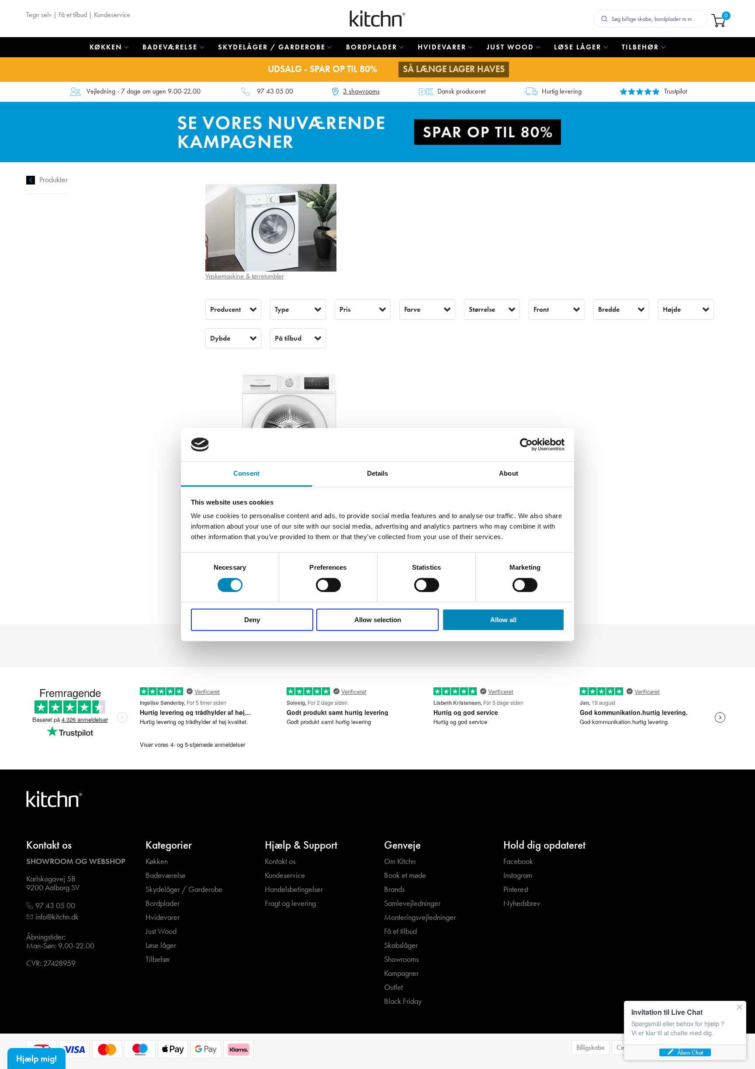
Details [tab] (377, 473)
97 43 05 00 (275, 91)
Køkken (156, 861)
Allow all (503, 619)
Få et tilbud (73, 14)
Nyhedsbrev (521, 903)
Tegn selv (39, 14)
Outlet (393, 987)
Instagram (517, 875)
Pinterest (515, 889)
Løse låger (160, 945)
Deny (252, 619)
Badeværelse (165, 875)
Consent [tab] (246, 473)
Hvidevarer (162, 917)
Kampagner (401, 973)
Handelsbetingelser (294, 889)
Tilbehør (157, 959)
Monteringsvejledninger (420, 917)
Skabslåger (401, 945)
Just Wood (161, 931)
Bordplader (162, 903)
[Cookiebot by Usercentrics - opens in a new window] (526, 444)
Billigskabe (590, 1047)
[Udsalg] (377, 131)
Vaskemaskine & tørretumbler (244, 276)
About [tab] (508, 473)
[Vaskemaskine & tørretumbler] (270, 227)
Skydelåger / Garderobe (183, 889)
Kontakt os (280, 861)
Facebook (518, 861)
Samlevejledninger (412, 903)
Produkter (53, 180)
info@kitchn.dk (57, 917)
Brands (394, 889)
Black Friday (403, 1001)
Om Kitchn (400, 861)
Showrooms (401, 959)
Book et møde (405, 875)
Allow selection (377, 619)
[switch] (328, 585)
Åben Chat (690, 1052)
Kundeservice (112, 14)
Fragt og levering (290, 903)
